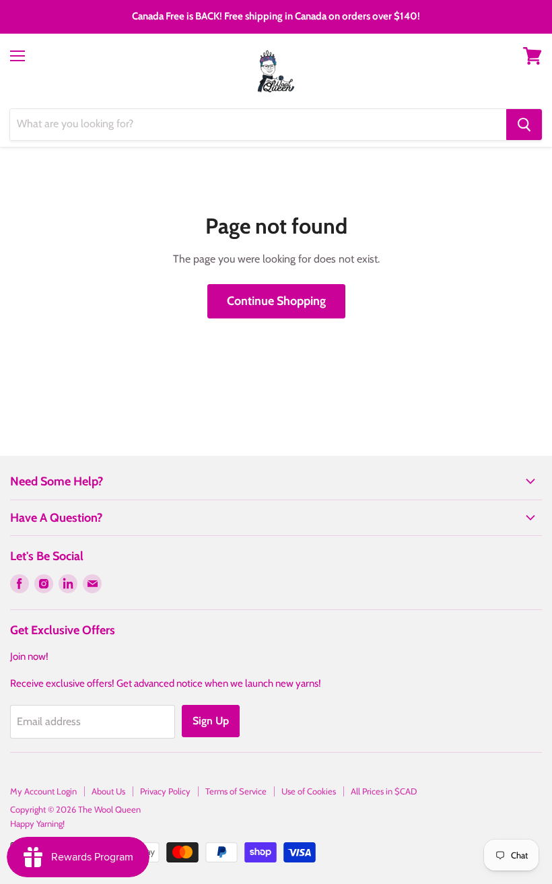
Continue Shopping (276, 301)
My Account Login (43, 791)
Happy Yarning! (37, 823)
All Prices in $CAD (384, 791)
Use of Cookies (308, 791)
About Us (108, 791)
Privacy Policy (165, 791)
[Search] (524, 124)
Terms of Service (236, 791)
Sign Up (211, 720)
